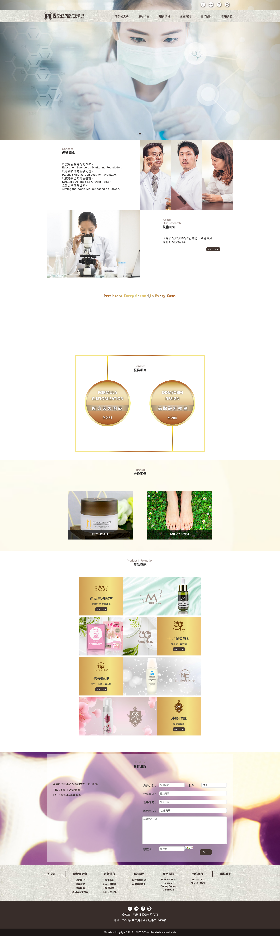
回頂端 (51, 874)
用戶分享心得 (110, 892)
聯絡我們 (226, 16)
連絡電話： (150, 794)
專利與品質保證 (80, 892)
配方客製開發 (139, 880)
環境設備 (80, 888)
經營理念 (80, 884)
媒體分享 (109, 888)
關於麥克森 (122, 16)
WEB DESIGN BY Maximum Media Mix (156, 932)
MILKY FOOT (198, 883)
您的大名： (150, 785)
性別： (193, 785)
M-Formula (168, 889)
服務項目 (164, 16)
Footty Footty (168, 886)
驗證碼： (148, 849)
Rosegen (168, 883)
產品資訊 (185, 16)
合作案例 (206, 16)
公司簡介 (80, 880)
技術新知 (109, 880)
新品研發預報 (110, 884)
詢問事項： (150, 811)
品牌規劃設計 (139, 884)
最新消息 (143, 16)
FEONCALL (198, 879)
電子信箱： (150, 802)
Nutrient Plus (168, 879)
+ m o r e (213, 249)
